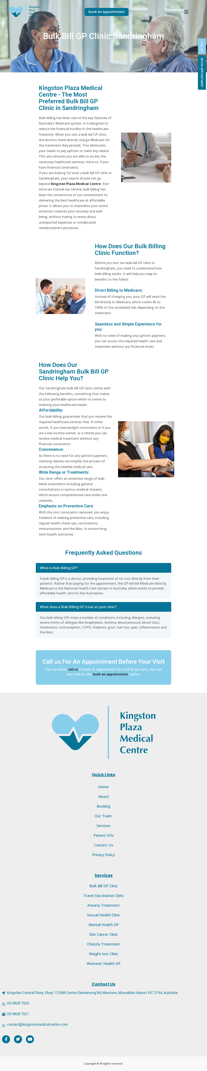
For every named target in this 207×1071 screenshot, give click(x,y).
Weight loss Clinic (103, 953)
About (103, 796)
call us (73, 669)
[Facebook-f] (6, 1039)
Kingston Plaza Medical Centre (76, 184)
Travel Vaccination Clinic (103, 895)
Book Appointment (202, 72)
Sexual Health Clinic (103, 915)
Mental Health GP (104, 924)
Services (103, 825)
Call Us (202, 46)
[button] (186, 12)
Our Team (103, 815)
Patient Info (103, 835)
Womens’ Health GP (103, 963)
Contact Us (103, 845)
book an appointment (110, 674)
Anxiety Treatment (103, 905)
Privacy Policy (103, 854)
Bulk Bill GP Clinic (103, 885)
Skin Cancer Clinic (103, 934)
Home (103, 786)
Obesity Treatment (103, 944)
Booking (103, 806)
